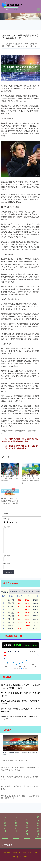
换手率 (37, 591)
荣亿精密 (11, 603)
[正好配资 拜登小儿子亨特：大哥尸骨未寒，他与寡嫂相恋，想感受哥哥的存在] (30, 468)
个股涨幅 (4, 591)
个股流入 (21, 591)
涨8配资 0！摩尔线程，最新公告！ (14, 760)
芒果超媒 (11, 619)
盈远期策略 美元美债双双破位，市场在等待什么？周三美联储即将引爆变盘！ (20, 768)
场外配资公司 (16, 824)
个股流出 (29, 591)
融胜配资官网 (5, 824)
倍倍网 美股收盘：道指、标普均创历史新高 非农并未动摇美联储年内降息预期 (20, 440)
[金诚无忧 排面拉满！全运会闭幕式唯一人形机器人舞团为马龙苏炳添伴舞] (10, 491)
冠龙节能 (11, 606)
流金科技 (11, 600)
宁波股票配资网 (27, 825)
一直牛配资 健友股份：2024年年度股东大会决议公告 (20, 753)
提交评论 (9, 572)
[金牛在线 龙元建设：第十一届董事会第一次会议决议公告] (10, 468)
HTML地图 (33, 852)
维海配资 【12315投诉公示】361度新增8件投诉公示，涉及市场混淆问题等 (20, 447)
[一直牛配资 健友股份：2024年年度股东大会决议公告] (20, 743)
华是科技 (11, 616)
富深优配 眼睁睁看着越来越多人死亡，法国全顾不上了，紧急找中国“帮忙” (20, 686)
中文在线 (11, 609)
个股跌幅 (13, 591)
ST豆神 (10, 628)
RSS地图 (26, 852)
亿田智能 (11, 612)
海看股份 (11, 622)
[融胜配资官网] (12, 4)
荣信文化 (11, 625)
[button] (2, 656)
